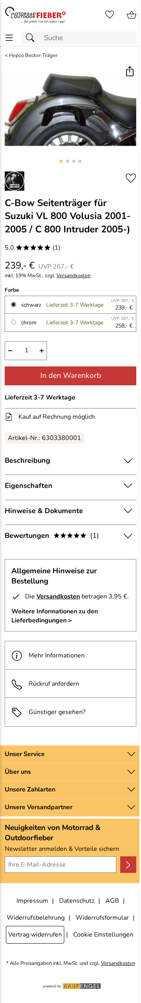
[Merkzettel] (109, 15)
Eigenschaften (28, 485)
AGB (112, 900)
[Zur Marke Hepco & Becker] (14, 181)
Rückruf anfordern (54, 683)
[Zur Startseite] (35, 15)
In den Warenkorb (70, 375)
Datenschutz (76, 900)
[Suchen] (32, 37)
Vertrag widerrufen (35, 934)
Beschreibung (27, 460)
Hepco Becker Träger (33, 55)
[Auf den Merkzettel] (131, 178)
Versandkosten (73, 275)
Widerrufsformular (102, 917)
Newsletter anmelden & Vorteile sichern (62, 849)
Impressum (32, 900)
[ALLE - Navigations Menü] (9, 38)
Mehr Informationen (57, 655)
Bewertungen (52, 535)
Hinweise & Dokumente (44, 510)
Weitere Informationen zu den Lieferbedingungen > (54, 615)
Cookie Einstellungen (103, 934)
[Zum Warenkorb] (131, 15)
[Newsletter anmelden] (128, 864)
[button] (129, 72)
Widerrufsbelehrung (36, 917)
